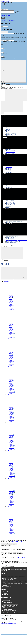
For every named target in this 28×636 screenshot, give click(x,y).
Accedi (2, 3)
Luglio (10, 303)
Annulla (2, 84)
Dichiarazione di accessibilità (10, 605)
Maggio (11, 300)
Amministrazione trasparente (9, 610)
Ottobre (11, 306)
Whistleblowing (7, 607)
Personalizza (4, 544)
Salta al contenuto (5, 1)
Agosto (10, 304)
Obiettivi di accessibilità (8, 606)
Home (4, 259)
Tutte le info (6, 281)
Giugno (11, 301)
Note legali (5, 601)
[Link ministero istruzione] (7, 2)
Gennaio (11, 295)
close (2, 113)
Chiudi (2, 48)
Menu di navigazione (19, 278)
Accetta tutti (5, 545)
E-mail (15, 33)
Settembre (11, 305)
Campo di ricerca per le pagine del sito (9, 245)
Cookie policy (6, 600)
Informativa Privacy (7, 602)
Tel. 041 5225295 (9, 579)
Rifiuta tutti (12, 544)
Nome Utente (17, 11)
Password (16, 12)
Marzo (11, 297)
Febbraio (11, 296)
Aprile (10, 299)
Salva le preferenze (12, 566)
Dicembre (11, 309)
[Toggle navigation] (12, 106)
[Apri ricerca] (16, 95)
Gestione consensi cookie (9, 609)
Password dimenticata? (6, 15)
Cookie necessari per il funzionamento (9, 561)
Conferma (8, 84)
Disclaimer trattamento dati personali (9, 623)
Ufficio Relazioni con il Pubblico (10, 604)
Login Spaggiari (11, 38)
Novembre (11, 308)
